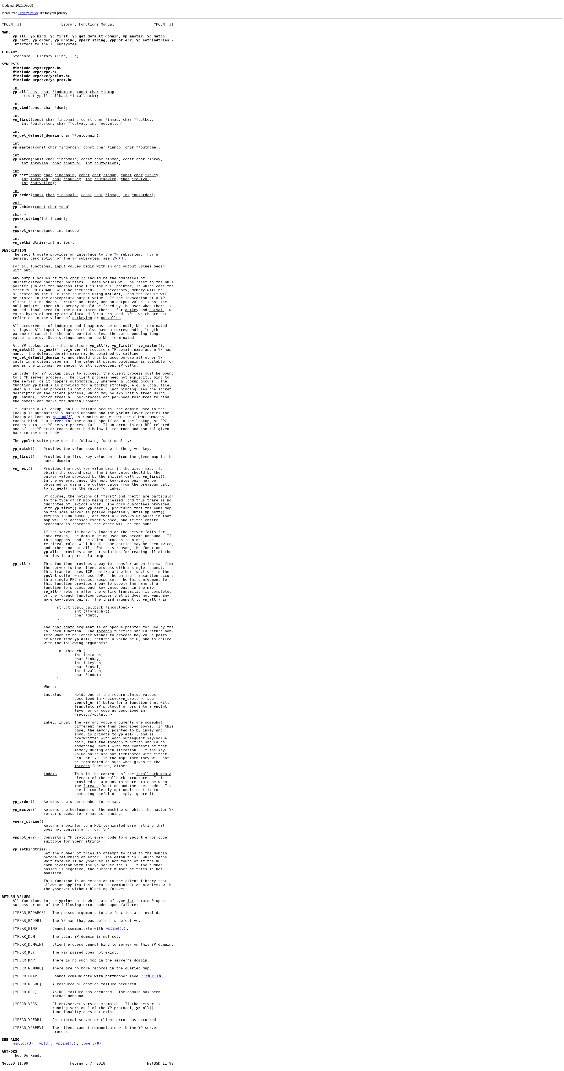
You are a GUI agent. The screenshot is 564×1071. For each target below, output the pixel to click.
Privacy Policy (28, 13)
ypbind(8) (63, 417)
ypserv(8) (91, 1044)
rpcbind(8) (152, 976)
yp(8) (118, 258)
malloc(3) (23, 1044)
